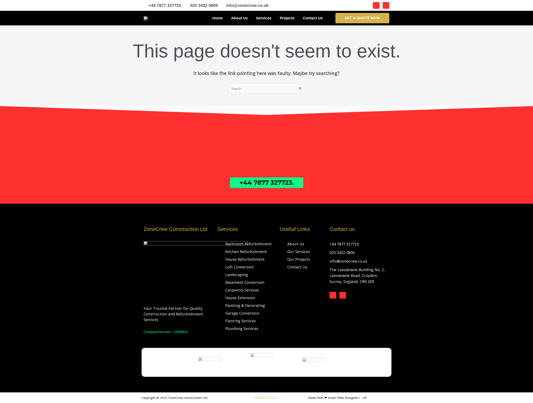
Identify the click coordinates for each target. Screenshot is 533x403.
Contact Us (313, 18)
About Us (239, 18)
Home (217, 18)
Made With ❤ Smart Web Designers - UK (337, 398)
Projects (287, 18)
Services (263, 18)
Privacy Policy (266, 398)
